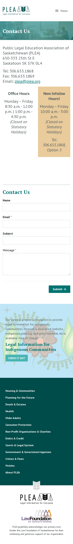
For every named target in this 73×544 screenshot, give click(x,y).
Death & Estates (15, 404)
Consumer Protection (18, 424)
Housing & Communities (20, 390)
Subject (8, 233)
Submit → (59, 289)
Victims (10, 465)
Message (9, 250)
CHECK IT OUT (16, 358)
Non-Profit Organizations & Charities (28, 431)
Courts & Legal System (19, 445)
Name (6, 200)
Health (9, 411)
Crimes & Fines (14, 458)
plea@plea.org (27, 81)
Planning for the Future (19, 397)
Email (7, 217)
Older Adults (13, 418)
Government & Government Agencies (28, 452)
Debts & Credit (14, 438)
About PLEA (12, 472)
